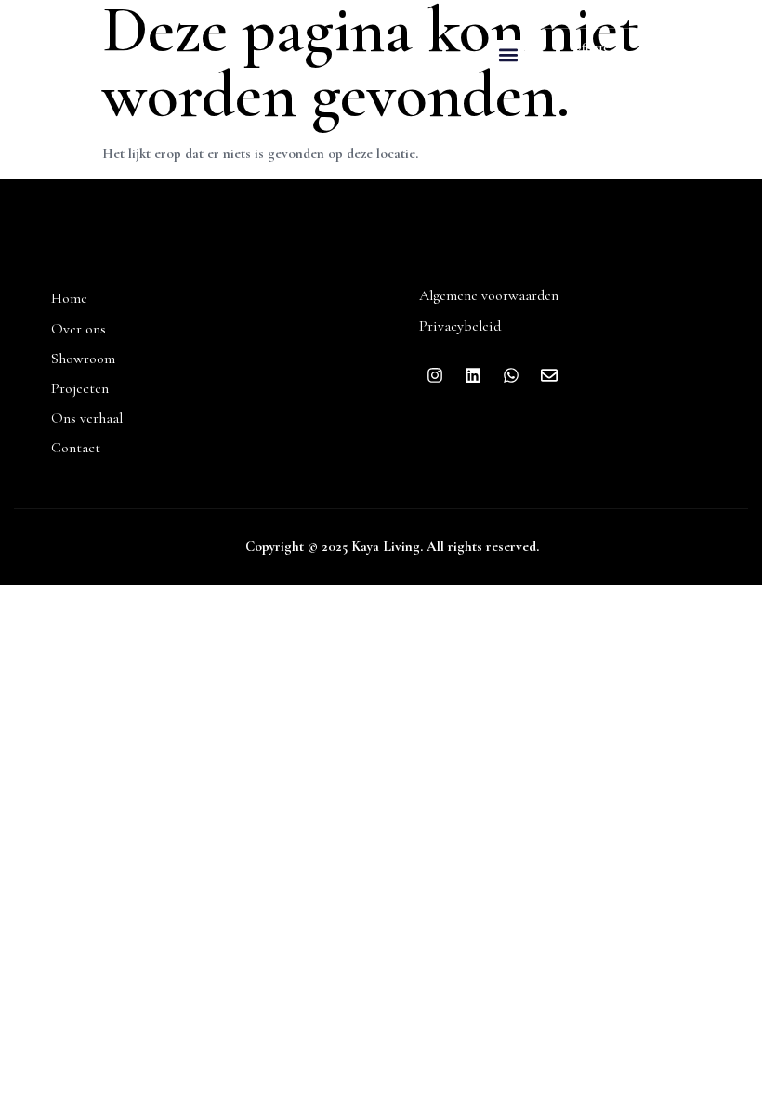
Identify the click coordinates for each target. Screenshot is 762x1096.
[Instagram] (655, 38)
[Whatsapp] (731, 38)
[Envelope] (693, 71)
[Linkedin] (693, 38)
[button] (508, 55)
